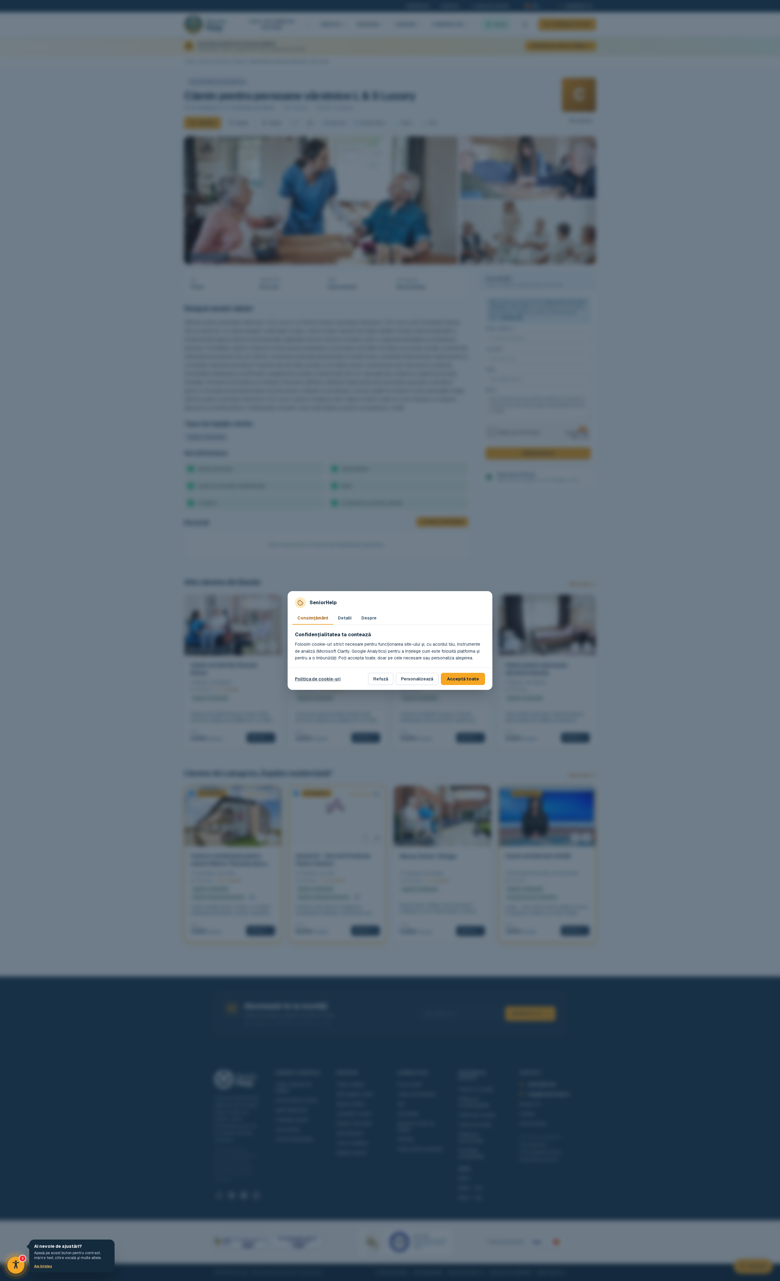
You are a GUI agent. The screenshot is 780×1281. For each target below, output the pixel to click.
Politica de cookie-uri (318, 679)
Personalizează (417, 679)
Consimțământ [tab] (312, 618)
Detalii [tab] (345, 618)
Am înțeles (43, 1266)
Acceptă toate (463, 679)
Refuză (380, 679)
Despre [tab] (369, 618)
